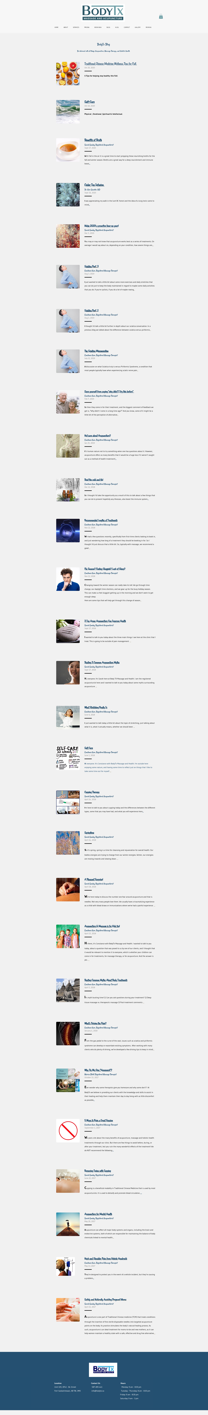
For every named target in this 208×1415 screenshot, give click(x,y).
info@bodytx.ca (97, 1391)
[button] (161, 16)
